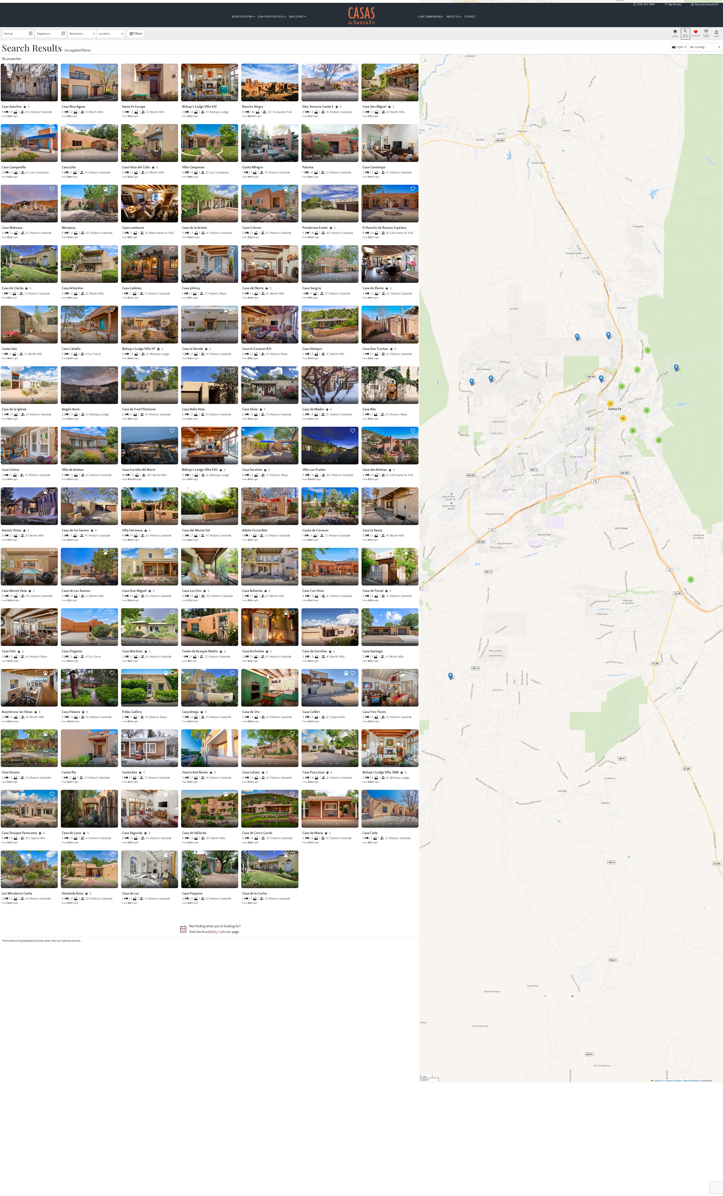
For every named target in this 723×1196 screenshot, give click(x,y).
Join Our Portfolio (271, 16)
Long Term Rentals (430, 16)
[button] (29, 97)
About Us (453, 16)
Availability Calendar (216, 932)
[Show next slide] (56, 82)
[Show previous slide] (62, 82)
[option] (679, 47)
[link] (29, 92)
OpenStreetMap (691, 1080)
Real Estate (296, 16)
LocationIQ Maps (673, 1080)
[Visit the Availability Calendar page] (183, 931)
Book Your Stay (242, 16)
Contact (470, 16)
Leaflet (656, 1080)
